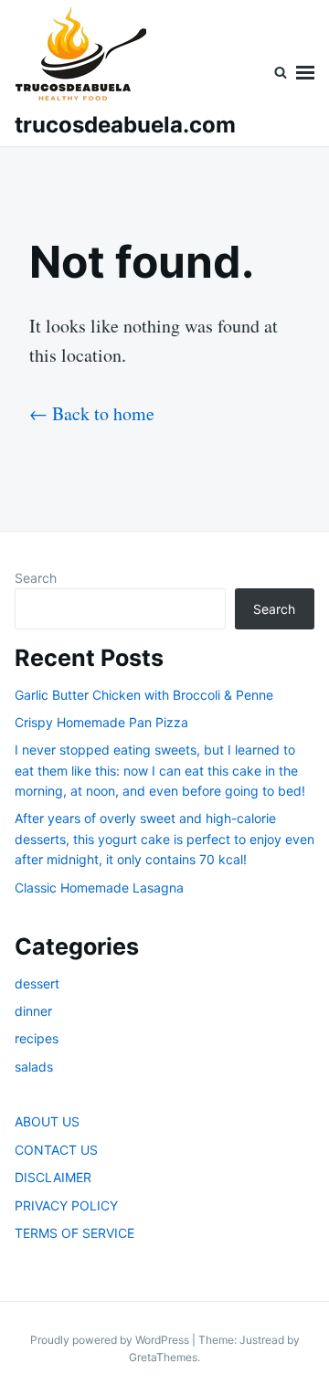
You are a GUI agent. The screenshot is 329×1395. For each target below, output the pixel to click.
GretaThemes (163, 1357)
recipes (36, 1038)
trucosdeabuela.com (125, 124)
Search (36, 578)
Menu (305, 73)
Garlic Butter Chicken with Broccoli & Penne (144, 695)
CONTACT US (56, 1149)
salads (34, 1066)
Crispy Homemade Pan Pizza (101, 722)
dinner (33, 1011)
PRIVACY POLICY (66, 1205)
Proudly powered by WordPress (111, 1340)
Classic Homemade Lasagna (99, 887)
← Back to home (91, 413)
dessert (37, 983)
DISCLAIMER (53, 1177)
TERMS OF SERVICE (74, 1233)
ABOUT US (47, 1121)
